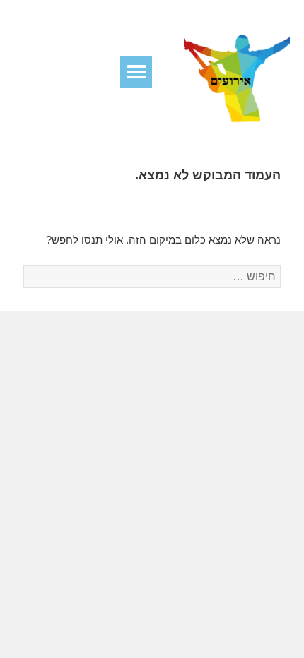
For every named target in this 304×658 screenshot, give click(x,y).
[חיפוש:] (152, 276)
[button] (136, 72)
